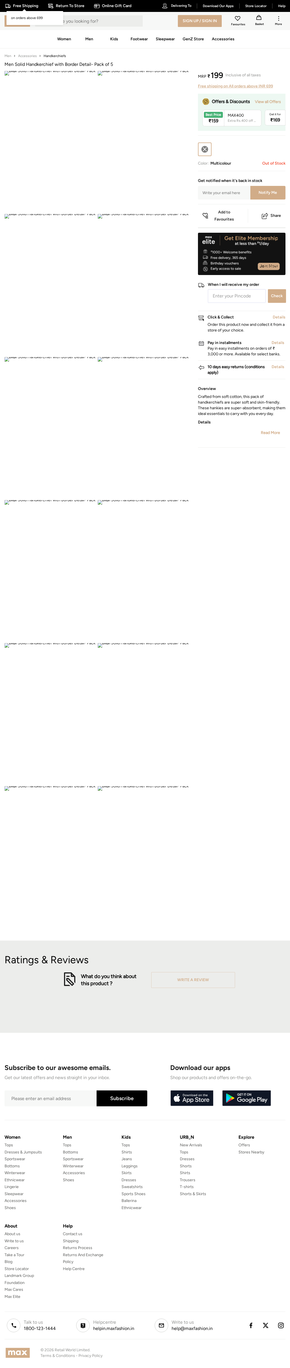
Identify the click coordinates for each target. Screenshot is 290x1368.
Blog (8, 1261)
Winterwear (15, 1172)
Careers (12, 1247)
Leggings (129, 1166)
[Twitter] (266, 1325)
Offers (244, 1145)
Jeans (126, 1159)
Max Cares (14, 1289)
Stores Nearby (251, 1152)
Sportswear (15, 1159)
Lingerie (12, 1186)
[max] (19, 1352)
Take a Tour (14, 1254)
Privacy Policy (90, 1355)
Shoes (10, 1207)
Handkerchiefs (55, 56)
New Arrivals (191, 1145)
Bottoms (12, 1166)
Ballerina (129, 1200)
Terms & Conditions (57, 1355)
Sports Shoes (133, 1193)
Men (8, 56)
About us (12, 1233)
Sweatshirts (132, 1186)
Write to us (14, 1241)
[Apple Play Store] (191, 1098)
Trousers (187, 1180)
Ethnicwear (15, 1180)
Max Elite (12, 1296)
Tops (9, 1145)
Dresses (128, 1180)
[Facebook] (250, 1325)
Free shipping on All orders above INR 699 (235, 86)
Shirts (126, 1152)
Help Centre (74, 1268)
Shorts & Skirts (193, 1193)
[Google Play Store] (246, 1098)
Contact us (72, 1233)
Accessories (27, 56)
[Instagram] (281, 1325)
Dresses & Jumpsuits (23, 1152)
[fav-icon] (238, 19)
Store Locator (17, 1268)
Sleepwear (14, 1193)
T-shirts (187, 1186)
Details (271, 266)
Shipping (70, 1241)
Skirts (126, 1172)
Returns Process (77, 1247)
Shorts (186, 1166)
